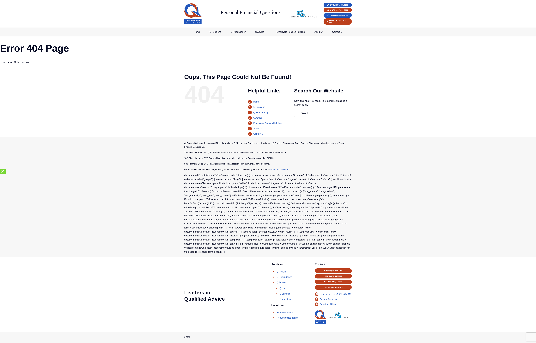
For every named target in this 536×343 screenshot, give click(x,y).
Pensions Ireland (285, 312)
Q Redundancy (260, 112)
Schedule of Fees (328, 304)
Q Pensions (259, 107)
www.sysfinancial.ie (279, 169)
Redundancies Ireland (288, 318)
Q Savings (284, 294)
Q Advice (257, 118)
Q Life (282, 288)
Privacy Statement (328, 299)
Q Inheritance (286, 299)
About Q (257, 128)
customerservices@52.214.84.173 (335, 294)
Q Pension (282, 272)
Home (2, 62)
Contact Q (258, 134)
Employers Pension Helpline (267, 123)
